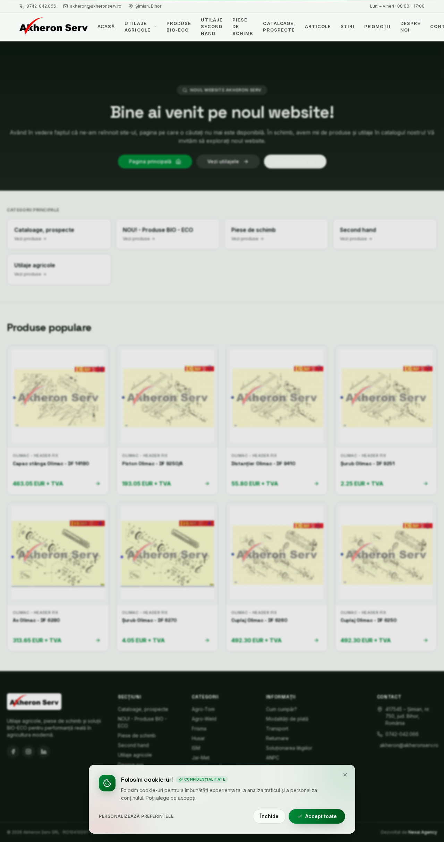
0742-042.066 (41, 6)
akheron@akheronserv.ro (95, 6)
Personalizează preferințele (136, 816)
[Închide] (345, 774)
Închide (269, 816)
